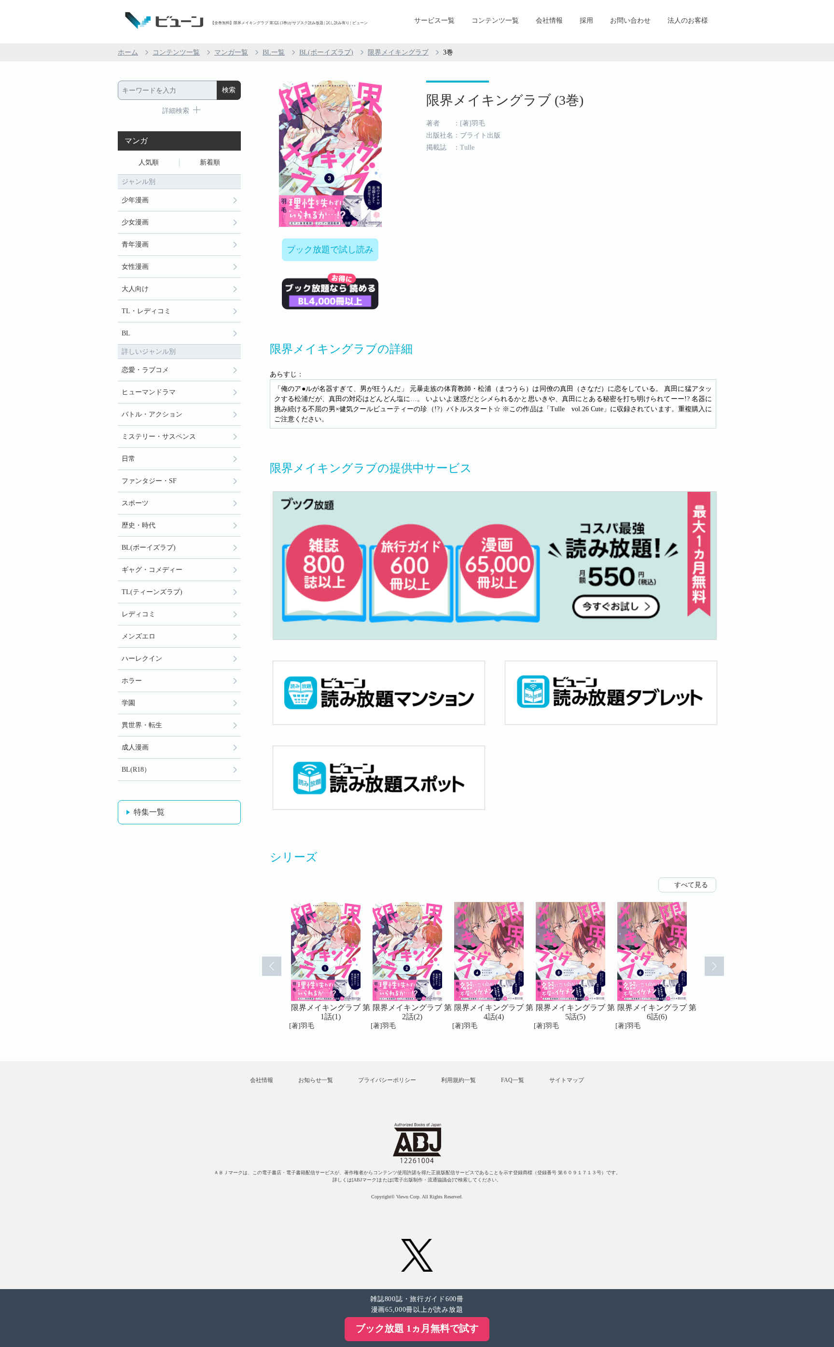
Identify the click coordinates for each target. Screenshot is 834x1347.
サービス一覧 (434, 20)
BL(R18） (136, 769)
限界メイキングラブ (398, 52)
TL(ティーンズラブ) (152, 592)
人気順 (149, 162)
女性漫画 (135, 266)
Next (714, 966)
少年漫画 (135, 200)
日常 (128, 458)
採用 (586, 20)
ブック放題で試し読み (330, 249)
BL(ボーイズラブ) (326, 52)
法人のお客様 (687, 20)
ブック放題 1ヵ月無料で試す (417, 1328)
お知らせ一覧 (315, 1080)
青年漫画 (135, 244)
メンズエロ (138, 636)
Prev (271, 966)
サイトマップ (566, 1080)
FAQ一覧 (512, 1080)
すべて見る (691, 885)
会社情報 (549, 20)
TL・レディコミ (146, 311)
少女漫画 (135, 222)
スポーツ (135, 503)
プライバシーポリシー (387, 1080)
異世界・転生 (142, 725)
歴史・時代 (138, 525)
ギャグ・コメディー (152, 569)
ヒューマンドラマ (149, 392)
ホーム (128, 52)
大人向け (135, 288)
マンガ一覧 (231, 52)
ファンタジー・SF (149, 481)
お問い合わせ (630, 20)
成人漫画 (135, 747)
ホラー (132, 680)
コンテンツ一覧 (495, 20)
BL (126, 333)
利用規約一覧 (458, 1080)
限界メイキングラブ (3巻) (505, 100)
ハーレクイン (142, 658)
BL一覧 (274, 52)
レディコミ (138, 614)
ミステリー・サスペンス (159, 436)
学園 (128, 703)
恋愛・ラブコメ (145, 370)
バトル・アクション (152, 414)
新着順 (210, 162)
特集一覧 (149, 812)
